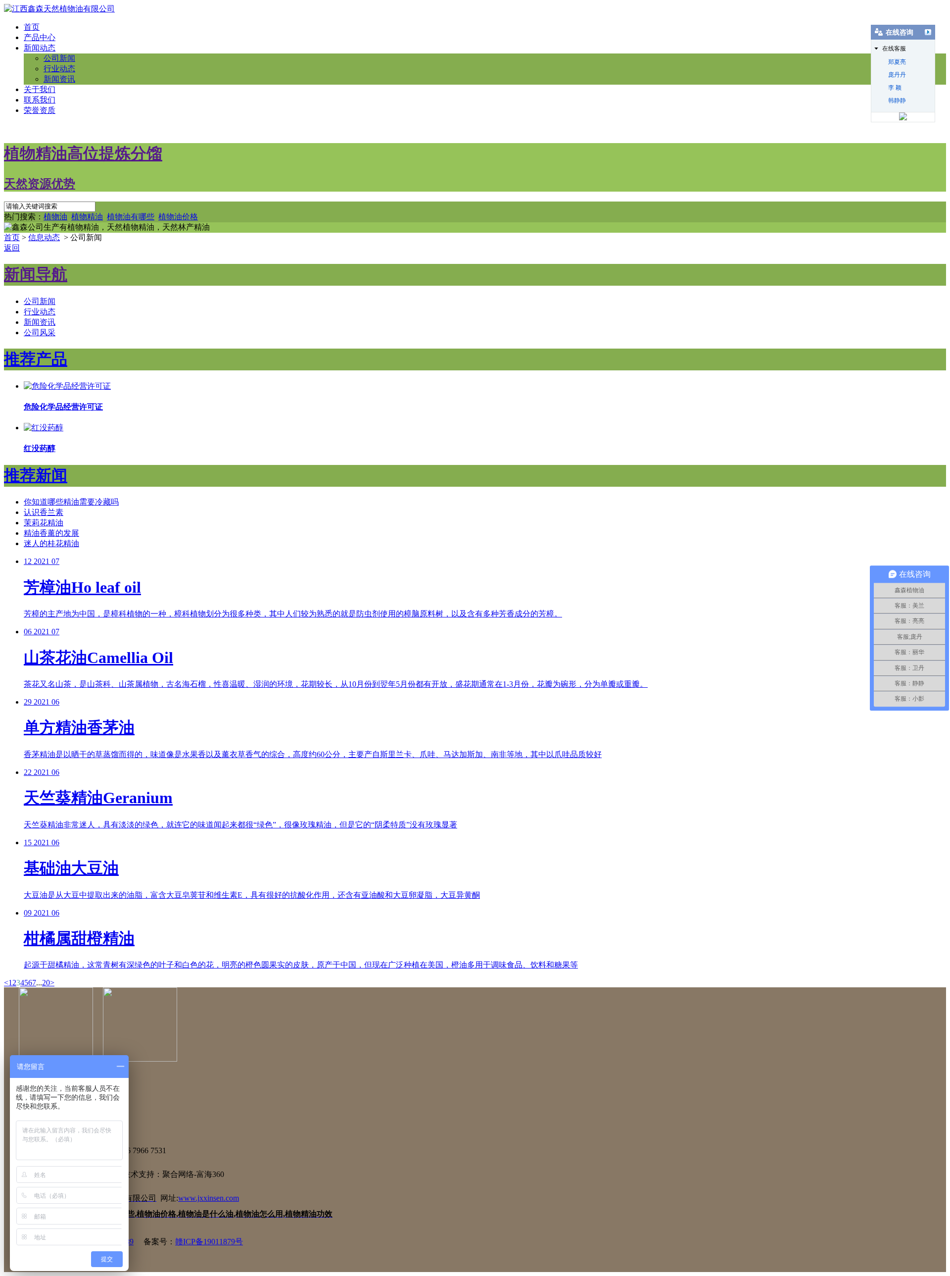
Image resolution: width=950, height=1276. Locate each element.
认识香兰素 (43, 512)
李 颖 (895, 87)
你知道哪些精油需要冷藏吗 (71, 502)
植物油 (55, 216)
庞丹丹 (897, 74)
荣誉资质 (39, 110)
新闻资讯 (59, 79)
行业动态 (59, 68)
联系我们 (39, 100)
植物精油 (87, 216)
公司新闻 (59, 58)
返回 (12, 248)
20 (46, 982)
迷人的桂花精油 (51, 543)
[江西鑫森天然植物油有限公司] (59, 8)
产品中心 (39, 37)
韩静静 (897, 100)
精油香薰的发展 (51, 533)
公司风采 (39, 332)
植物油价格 (178, 216)
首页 (32, 27)
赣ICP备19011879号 (209, 1241)
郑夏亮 (897, 61)
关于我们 (39, 89)
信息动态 (44, 237)
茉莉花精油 (43, 522)
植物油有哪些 (130, 216)
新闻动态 (39, 48)
